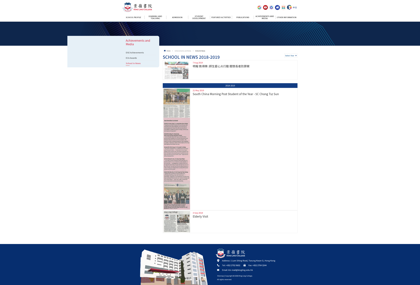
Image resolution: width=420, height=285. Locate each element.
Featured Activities (221, 17)
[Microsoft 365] (271, 7)
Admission (177, 17)
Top (414, 275)
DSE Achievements (135, 52)
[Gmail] (259, 7)
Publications (242, 17)
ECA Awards (131, 57)
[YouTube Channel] (265, 7)
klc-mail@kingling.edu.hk (240, 269)
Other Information (286, 17)
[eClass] (283, 7)
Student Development (199, 17)
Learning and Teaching (155, 17)
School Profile (133, 17)
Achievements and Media (265, 17)
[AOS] (289, 7)
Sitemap (220, 276)
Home (169, 51)
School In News (133, 63)
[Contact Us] (277, 7)
